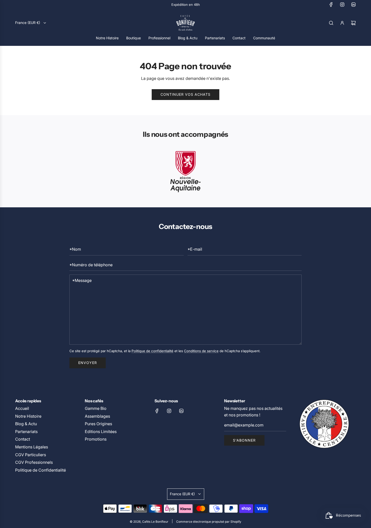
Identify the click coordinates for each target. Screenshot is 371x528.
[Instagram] (342, 4)
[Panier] (353, 22)
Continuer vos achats (185, 94)
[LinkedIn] (353, 4)
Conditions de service (201, 351)
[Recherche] (331, 22)
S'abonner (244, 440)
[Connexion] (342, 22)
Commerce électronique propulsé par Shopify (208, 521)
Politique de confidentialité (152, 351)
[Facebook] (331, 4)
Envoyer (87, 362)
